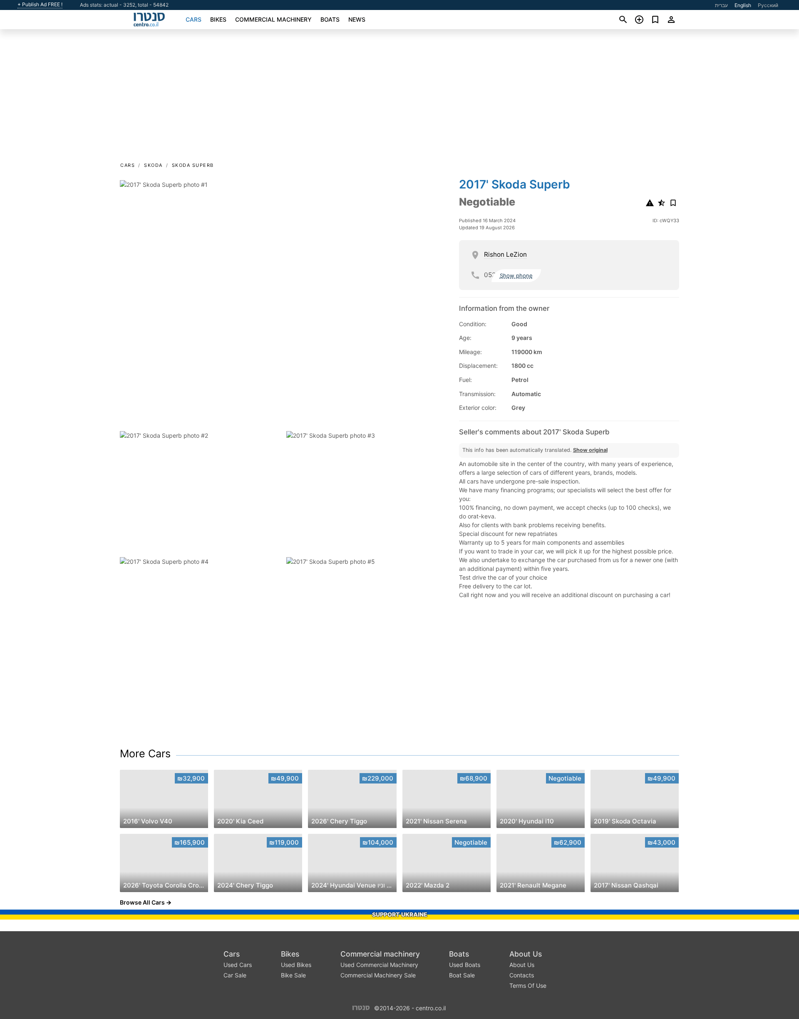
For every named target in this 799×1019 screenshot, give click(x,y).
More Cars (145, 753)
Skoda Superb (193, 165)
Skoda (153, 165)
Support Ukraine (399, 914)
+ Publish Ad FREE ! (39, 4)
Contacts (521, 975)
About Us (525, 954)
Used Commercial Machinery (379, 964)
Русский (768, 5)
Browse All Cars (142, 902)
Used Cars (237, 964)
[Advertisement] (399, 98)
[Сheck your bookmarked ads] (655, 19)
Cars (193, 19)
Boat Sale (462, 975)
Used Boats (464, 964)
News (356, 19)
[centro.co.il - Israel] (361, 1007)
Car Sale (234, 975)
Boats (330, 19)
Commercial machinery (273, 19)
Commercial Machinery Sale (378, 975)
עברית (721, 5)
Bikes (218, 19)
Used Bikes (296, 964)
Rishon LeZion (505, 254)
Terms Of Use (527, 985)
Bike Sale (293, 975)
